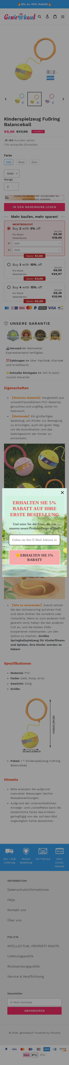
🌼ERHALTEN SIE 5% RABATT (34, 557)
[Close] (62, 492)
